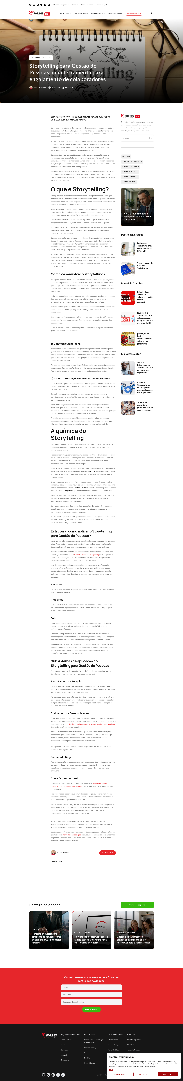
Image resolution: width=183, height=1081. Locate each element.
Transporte (65, 1060)
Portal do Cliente (114, 1050)
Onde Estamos (89, 1063)
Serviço (63, 1045)
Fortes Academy (90, 1048)
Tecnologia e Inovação (132, 161)
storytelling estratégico (71, 835)
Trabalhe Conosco (134, 1050)
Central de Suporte (114, 1045)
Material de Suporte (60, 5)
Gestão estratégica (115, 13)
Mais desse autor (107, 853)
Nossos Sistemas (87, 5)
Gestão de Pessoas (41, 58)
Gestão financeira (98, 13)
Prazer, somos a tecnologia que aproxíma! (94, 1041)
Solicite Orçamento (134, 1040)
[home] (39, 13)
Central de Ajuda (101, 5)
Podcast (75, 5)
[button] (61, 4)
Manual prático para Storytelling (86, 554)
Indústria (64, 1055)
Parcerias (87, 1053)
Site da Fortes (113, 1040)
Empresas (126, 156)
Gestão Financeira (130, 177)
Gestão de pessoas (81, 13)
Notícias (87, 1058)
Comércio (64, 1050)
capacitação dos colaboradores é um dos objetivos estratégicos (89, 724)
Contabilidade (66, 1040)
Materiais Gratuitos (134, 13)
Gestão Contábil (129, 182)
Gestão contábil (65, 13)
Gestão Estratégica (130, 166)
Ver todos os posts (137, 905)
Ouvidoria (131, 1045)
